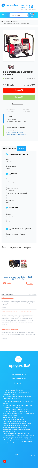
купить (7, 283)
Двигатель (13, 173)
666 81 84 (27, 5)
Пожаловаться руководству (26, 455)
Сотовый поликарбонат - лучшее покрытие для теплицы (18, 312)
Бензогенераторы (12, 21)
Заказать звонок (17, 104)
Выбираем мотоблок (7, 298)
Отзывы (22, 148)
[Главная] (2, 21)
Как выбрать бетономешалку (10, 329)
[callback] (4, 461)
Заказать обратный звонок (28, 9)
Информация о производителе (16, 134)
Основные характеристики (18, 154)
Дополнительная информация (20, 229)
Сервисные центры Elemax (15, 132)
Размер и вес (14, 207)
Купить (18, 90)
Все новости (32, 294)
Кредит (18, 97)
